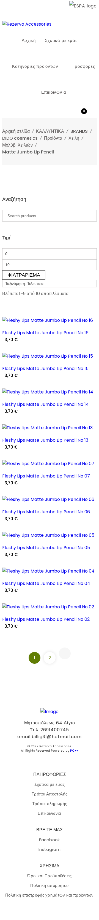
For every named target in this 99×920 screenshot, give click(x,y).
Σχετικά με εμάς (61, 40)
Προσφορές (83, 66)
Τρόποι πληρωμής (49, 803)
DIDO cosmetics (20, 138)
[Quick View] (90, 323)
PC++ (74, 751)
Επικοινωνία (53, 92)
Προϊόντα (53, 138)
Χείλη (73, 138)
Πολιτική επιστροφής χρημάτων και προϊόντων (49, 895)
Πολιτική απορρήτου (49, 885)
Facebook (49, 840)
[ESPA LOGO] (83, 6)
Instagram (49, 849)
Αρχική (29, 40)
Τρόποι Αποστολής (49, 794)
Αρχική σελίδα (16, 131)
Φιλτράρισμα (23, 275)
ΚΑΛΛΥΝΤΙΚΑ (50, 131)
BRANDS (79, 131)
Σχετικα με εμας (49, 784)
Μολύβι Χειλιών (17, 145)
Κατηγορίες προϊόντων (35, 66)
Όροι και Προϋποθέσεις (49, 876)
